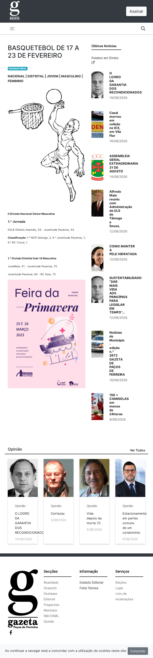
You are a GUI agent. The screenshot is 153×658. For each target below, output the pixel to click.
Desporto (50, 588)
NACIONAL (51, 616)
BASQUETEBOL (17, 68)
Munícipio (50, 610)
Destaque (50, 594)
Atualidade (51, 582)
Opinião (49, 621)
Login (119, 588)
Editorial (49, 599)
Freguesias (51, 605)
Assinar (136, 11)
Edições (121, 582)
